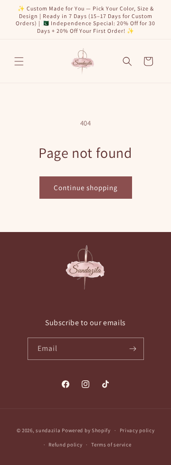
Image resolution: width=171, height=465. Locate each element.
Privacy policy (137, 430)
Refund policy (65, 444)
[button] (19, 61)
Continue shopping (86, 187)
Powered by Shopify (86, 430)
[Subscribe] (133, 349)
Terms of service (111, 444)
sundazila (48, 430)
